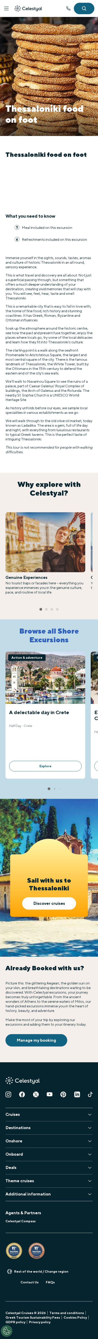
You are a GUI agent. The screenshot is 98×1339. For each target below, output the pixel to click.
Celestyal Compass (20, 1221)
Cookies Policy (75, 1317)
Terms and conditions (66, 1313)
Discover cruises (49, 903)
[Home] (28, 8)
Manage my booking (36, 1040)
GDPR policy (15, 1322)
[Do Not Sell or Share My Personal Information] (6, 1331)
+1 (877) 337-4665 (68, 8)
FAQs (50, 1282)
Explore (45, 766)
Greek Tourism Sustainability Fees (32, 1317)
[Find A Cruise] (84, 8)
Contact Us (30, 1282)
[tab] (41, 609)
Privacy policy (39, 1322)
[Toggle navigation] (6, 8)
